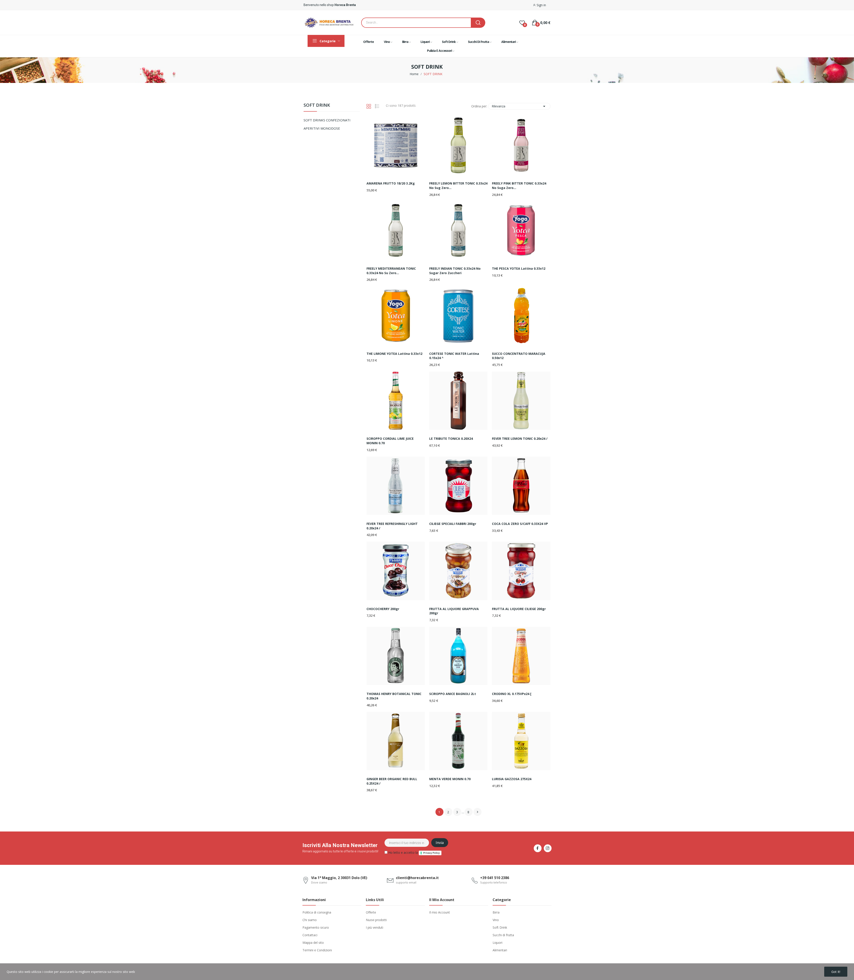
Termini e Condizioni (317, 950)
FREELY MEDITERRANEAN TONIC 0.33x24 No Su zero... (391, 270)
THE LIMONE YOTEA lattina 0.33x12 (394, 353)
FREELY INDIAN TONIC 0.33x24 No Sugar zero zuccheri (455, 270)
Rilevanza (519, 106)
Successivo (477, 812)
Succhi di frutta (503, 935)
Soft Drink (500, 927)
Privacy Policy (431, 852)
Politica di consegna (316, 912)
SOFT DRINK (317, 105)
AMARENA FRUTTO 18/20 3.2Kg (391, 183)
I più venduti (374, 927)
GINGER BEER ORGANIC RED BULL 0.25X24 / (392, 781)
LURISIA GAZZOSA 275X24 (511, 779)
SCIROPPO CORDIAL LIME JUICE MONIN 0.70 (390, 440)
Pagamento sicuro (315, 927)
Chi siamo (309, 920)
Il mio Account (439, 912)
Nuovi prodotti (376, 920)
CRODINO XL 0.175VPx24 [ (511, 694)
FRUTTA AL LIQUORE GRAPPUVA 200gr (454, 611)
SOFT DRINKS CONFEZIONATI (327, 120)
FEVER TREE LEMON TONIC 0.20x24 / (520, 438)
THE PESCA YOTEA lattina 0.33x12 (518, 268)
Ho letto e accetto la (413, 852)
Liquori (497, 942)
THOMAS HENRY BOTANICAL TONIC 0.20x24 (394, 696)
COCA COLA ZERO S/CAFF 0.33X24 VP (520, 524)
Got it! (835, 972)
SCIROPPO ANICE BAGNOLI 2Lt (452, 694)
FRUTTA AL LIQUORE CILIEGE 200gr (519, 609)
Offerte (371, 912)
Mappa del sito (313, 942)
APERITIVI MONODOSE (322, 128)
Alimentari (500, 950)
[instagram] (548, 848)
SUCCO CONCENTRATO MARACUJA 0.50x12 (518, 355)
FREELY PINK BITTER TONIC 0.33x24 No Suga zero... (519, 185)
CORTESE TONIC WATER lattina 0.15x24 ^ (454, 355)
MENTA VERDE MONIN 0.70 (450, 779)
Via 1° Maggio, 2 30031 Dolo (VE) (339, 877)
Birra (496, 912)
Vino (496, 920)
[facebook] (538, 848)
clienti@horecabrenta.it (417, 877)
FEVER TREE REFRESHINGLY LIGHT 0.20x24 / (392, 526)
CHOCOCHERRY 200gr (383, 609)
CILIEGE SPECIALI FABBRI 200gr (452, 524)
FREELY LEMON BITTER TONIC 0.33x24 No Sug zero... (458, 185)
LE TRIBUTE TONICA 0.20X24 (451, 438)
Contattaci (309, 935)
